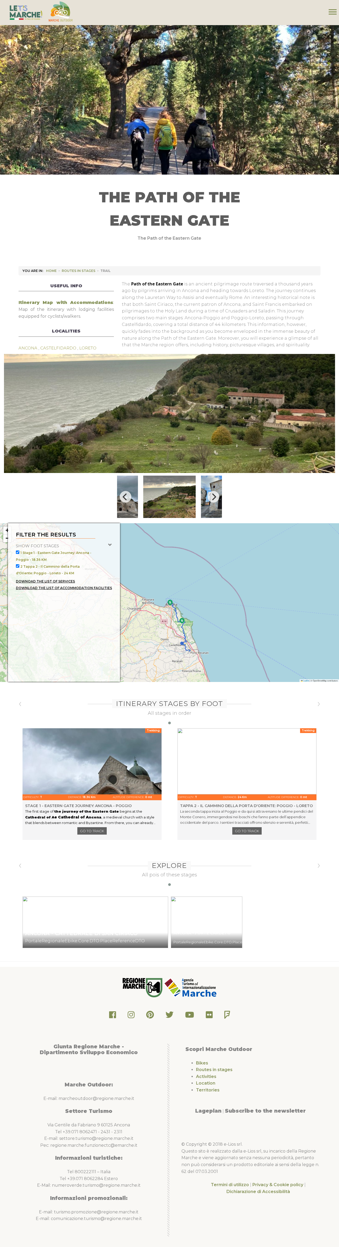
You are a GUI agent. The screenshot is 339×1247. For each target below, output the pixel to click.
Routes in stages (78, 271)
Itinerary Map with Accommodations (66, 302)
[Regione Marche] (143, 987)
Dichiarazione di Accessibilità (258, 1191)
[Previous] (125, 497)
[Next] (213, 497)
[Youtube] (189, 1016)
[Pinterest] (150, 1016)
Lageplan (208, 1111)
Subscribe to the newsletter (265, 1111)
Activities (206, 1076)
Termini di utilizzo (230, 1184)
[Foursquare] (227, 1016)
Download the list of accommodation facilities (64, 588)
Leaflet (306, 680)
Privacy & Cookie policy (277, 1184)
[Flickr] (209, 1016)
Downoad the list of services (45, 581)
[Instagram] (131, 1016)
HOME (51, 271)
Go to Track (92, 831)
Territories (208, 1090)
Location (205, 1083)
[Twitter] (169, 1016)
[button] (170, 602)
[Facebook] (112, 1016)
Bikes (202, 1063)
